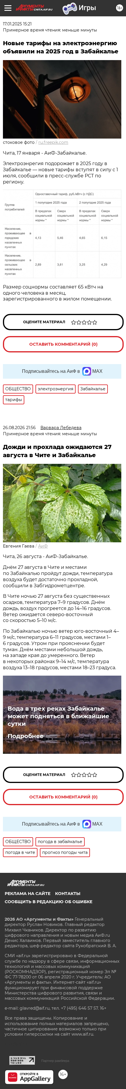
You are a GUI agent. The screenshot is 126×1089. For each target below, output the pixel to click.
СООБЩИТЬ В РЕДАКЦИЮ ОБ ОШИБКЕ (48, 901)
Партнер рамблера (55, 1060)
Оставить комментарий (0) (63, 344)
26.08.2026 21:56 (19, 427)
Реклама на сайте (27, 893)
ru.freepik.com (53, 142)
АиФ (43, 546)
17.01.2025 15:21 (17, 24)
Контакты (67, 893)
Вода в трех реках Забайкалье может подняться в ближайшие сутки (58, 716)
